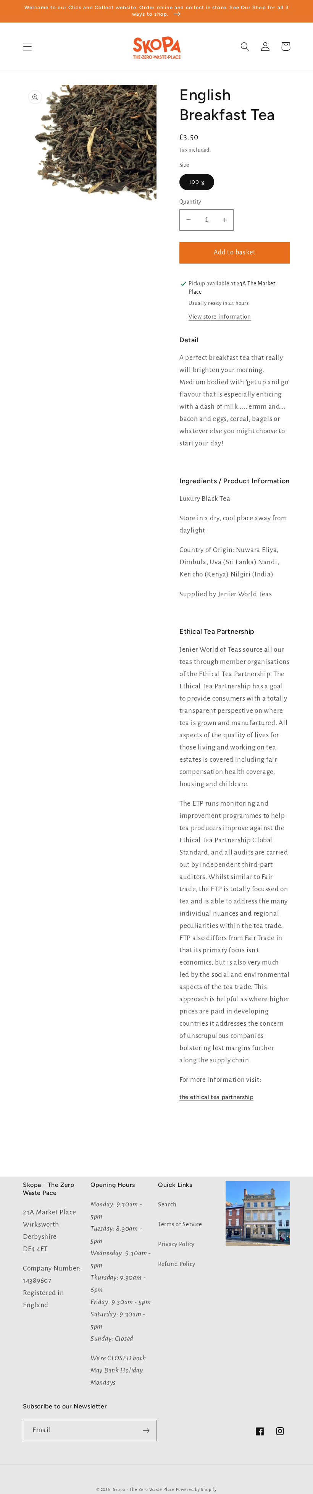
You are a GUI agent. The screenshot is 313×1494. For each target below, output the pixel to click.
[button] (28, 46)
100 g (197, 182)
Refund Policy (176, 1264)
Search (167, 1204)
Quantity (190, 202)
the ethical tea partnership (216, 1097)
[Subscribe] (146, 1430)
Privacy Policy (176, 1244)
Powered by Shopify (196, 1489)
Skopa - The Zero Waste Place (144, 1489)
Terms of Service (180, 1224)
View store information (220, 317)
